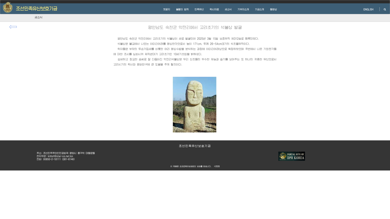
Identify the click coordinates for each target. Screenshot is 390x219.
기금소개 (259, 9)
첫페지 (166, 9)
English (364, 9)
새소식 (228, 9)
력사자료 (214, 9)
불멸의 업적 (182, 9)
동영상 (273, 9)
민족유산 (199, 9)
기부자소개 (243, 9)
